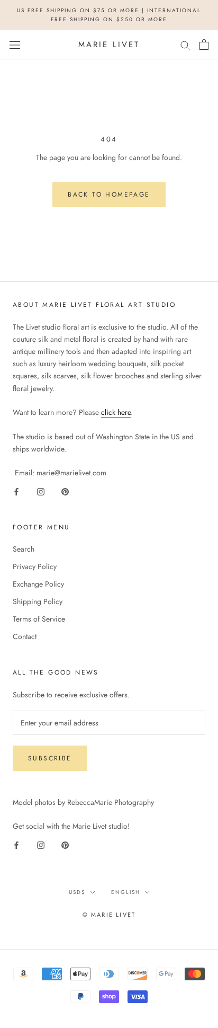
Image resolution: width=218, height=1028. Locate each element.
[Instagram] (40, 491)
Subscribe (50, 758)
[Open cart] (203, 44)
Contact (25, 636)
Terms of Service (39, 619)
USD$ (77, 892)
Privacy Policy (35, 566)
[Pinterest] (65, 491)
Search (23, 549)
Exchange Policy (38, 584)
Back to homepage (109, 194)
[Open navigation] (15, 44)
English (125, 892)
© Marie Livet (109, 914)
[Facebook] (16, 491)
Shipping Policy (37, 601)
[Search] (185, 44)
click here (116, 412)
